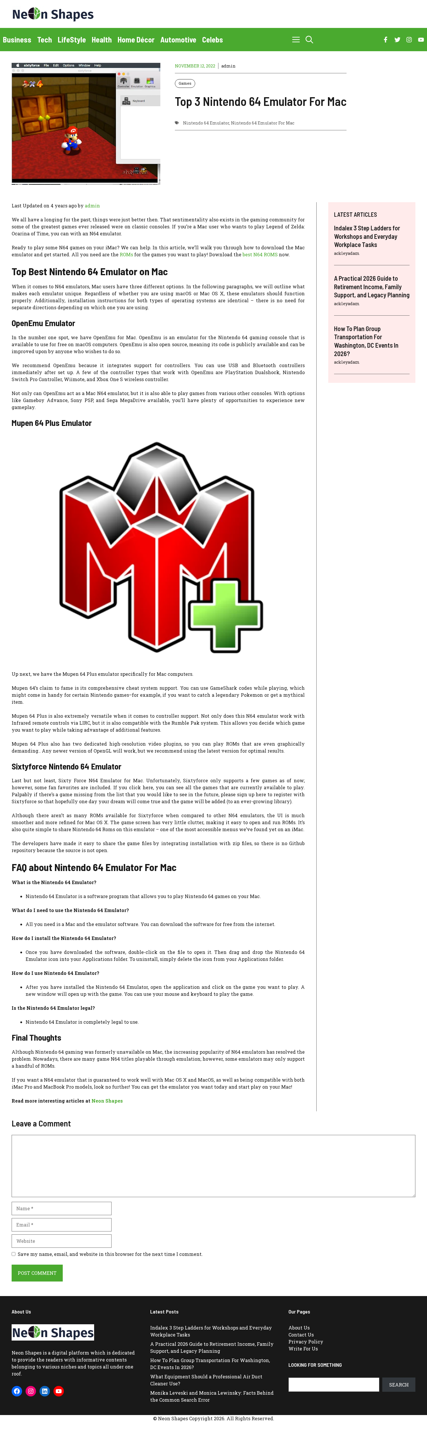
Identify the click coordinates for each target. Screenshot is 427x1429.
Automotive (178, 39)
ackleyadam (347, 253)
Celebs (212, 39)
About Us (299, 1328)
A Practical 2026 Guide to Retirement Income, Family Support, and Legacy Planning (372, 286)
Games (185, 83)
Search (399, 1385)
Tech (44, 39)
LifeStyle (72, 39)
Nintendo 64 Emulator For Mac (262, 123)
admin (228, 66)
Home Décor (136, 39)
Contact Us (301, 1335)
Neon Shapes (107, 1101)
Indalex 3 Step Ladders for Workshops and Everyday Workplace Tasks (367, 236)
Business (17, 39)
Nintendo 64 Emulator (206, 123)
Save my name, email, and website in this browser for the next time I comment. (110, 1254)
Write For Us (303, 1349)
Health (102, 39)
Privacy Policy (305, 1342)
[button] (309, 39)
